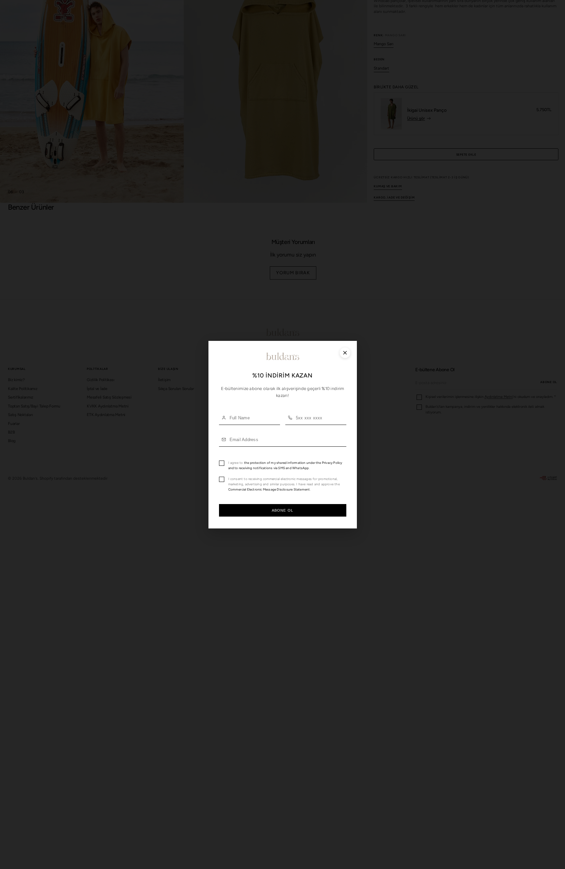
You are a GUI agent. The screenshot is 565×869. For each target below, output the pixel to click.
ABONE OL (282, 510)
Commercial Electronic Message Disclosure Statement (269, 489)
